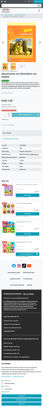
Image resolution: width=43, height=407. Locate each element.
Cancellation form (28, 272)
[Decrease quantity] (9, 116)
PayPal (7, 386)
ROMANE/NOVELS (9, 331)
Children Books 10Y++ (20, 15)
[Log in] (2, 1)
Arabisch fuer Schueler (11, 321)
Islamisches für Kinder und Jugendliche (16, 357)
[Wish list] (31, 1)
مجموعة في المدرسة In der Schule (24, 242)
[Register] (5, 1)
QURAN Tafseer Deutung (12, 346)
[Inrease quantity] (9, 114)
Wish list (6, 119)
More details (6, 392)
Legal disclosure (18, 376)
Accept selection (21, 400)
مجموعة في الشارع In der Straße (24, 221)
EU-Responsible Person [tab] (10, 139)
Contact (29, 285)
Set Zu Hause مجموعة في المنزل (23, 203)
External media (9, 383)
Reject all (21, 404)
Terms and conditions (17, 285)
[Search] (39, 5)
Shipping (12, 125)
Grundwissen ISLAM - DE (11, 353)
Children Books (8, 15)
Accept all (21, 396)
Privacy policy (7, 376)
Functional (8, 389)
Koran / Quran (8, 343)
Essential (8, 381)
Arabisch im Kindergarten (12, 324)
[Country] (25, 1)
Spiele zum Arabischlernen (12, 328)
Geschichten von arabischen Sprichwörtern (27, 184)
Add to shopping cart (25, 114)
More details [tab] (7, 133)
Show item (27, 195)
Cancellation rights (14, 272)
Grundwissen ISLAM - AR (11, 350)
